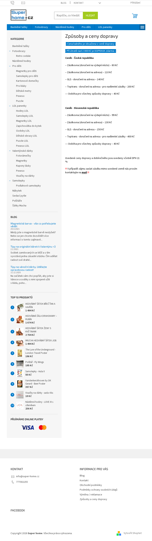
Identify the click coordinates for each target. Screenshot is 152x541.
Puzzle (20, 101)
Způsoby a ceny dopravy (93, 499)
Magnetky (21, 161)
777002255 (22, 482)
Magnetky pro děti (26, 71)
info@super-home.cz (27, 476)
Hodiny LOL (22, 111)
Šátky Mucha (19, 206)
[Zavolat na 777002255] (16, 2)
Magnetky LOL (24, 121)
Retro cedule (23, 56)
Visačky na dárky (25, 176)
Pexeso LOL (22, 146)
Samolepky (18, 181)
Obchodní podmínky (91, 485)
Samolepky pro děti (27, 76)
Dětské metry (23, 91)
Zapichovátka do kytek (29, 126)
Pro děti (16, 66)
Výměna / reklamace (91, 495)
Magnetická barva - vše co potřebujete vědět (33, 225)
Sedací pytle (19, 196)
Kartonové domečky (27, 81)
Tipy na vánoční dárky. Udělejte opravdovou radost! (29, 268)
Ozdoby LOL (23, 131)
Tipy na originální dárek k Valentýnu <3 (33, 246)
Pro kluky (21, 86)
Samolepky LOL (24, 116)
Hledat (90, 15)
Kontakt (79, 3)
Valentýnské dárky (22, 151)
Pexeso (20, 96)
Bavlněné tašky (20, 46)
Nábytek (17, 191)
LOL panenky (19, 106)
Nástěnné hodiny (21, 61)
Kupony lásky (23, 166)
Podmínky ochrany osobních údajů (98, 490)
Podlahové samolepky (28, 186)
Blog (63, 3)
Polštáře (17, 201)
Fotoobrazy (18, 51)
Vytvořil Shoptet (133, 533)
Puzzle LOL (22, 141)
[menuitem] (19, 27)
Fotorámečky (23, 156)
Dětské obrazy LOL (26, 136)
